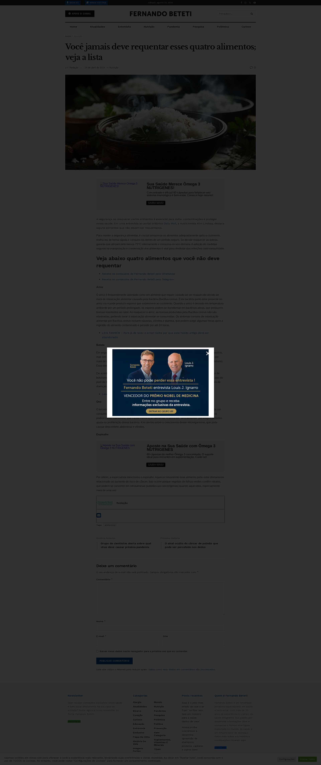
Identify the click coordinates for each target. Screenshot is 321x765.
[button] (208, 353)
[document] (160, 382)
